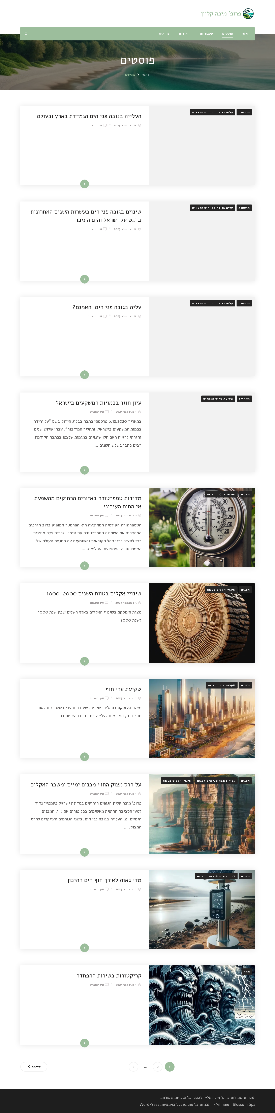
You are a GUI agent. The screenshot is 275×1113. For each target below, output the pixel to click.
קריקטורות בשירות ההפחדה (108, 975)
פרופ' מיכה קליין (221, 13)
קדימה (36, 1067)
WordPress (149, 1104)
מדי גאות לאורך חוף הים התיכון (104, 880)
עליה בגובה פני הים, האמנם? (106, 307)
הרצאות (244, 112)
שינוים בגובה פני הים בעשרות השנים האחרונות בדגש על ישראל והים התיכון (85, 216)
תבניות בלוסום (198, 1104)
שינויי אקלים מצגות (221, 494)
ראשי (245, 33)
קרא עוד (90, 184)
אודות (183, 33)
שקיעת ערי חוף (123, 689)
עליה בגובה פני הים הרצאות (212, 112)
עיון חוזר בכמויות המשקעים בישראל (98, 403)
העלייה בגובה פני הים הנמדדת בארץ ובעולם (89, 116)
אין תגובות (95, 125)
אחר (247, 972)
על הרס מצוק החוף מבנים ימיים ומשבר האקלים (85, 784)
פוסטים (227, 33)
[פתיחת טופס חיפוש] (26, 33)
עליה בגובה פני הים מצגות (216, 781)
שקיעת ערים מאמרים (218, 399)
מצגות (245, 494)
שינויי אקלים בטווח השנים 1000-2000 (94, 593)
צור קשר (164, 33)
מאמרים (244, 399)
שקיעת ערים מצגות (222, 685)
